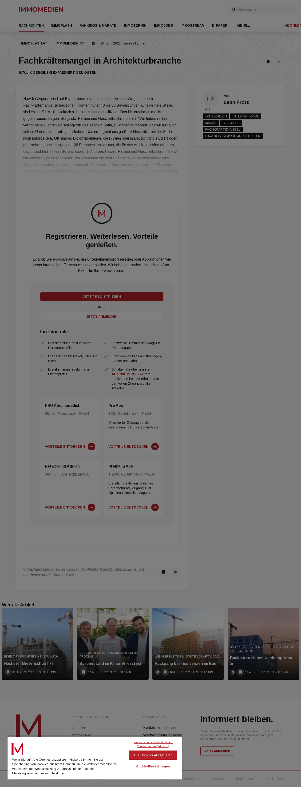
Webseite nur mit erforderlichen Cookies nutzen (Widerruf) (153, 744)
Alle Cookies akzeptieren (152, 755)
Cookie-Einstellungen (153, 766)
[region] (95, 757)
